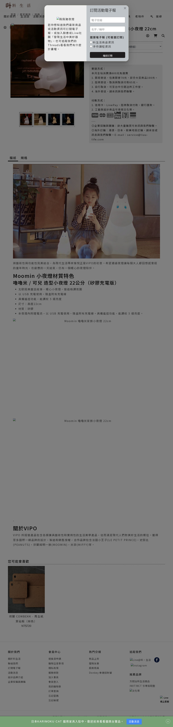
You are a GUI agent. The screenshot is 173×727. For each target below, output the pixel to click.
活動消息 (134, 721)
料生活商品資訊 (103, 42)
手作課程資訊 (102, 46)
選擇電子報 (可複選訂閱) (107, 37)
